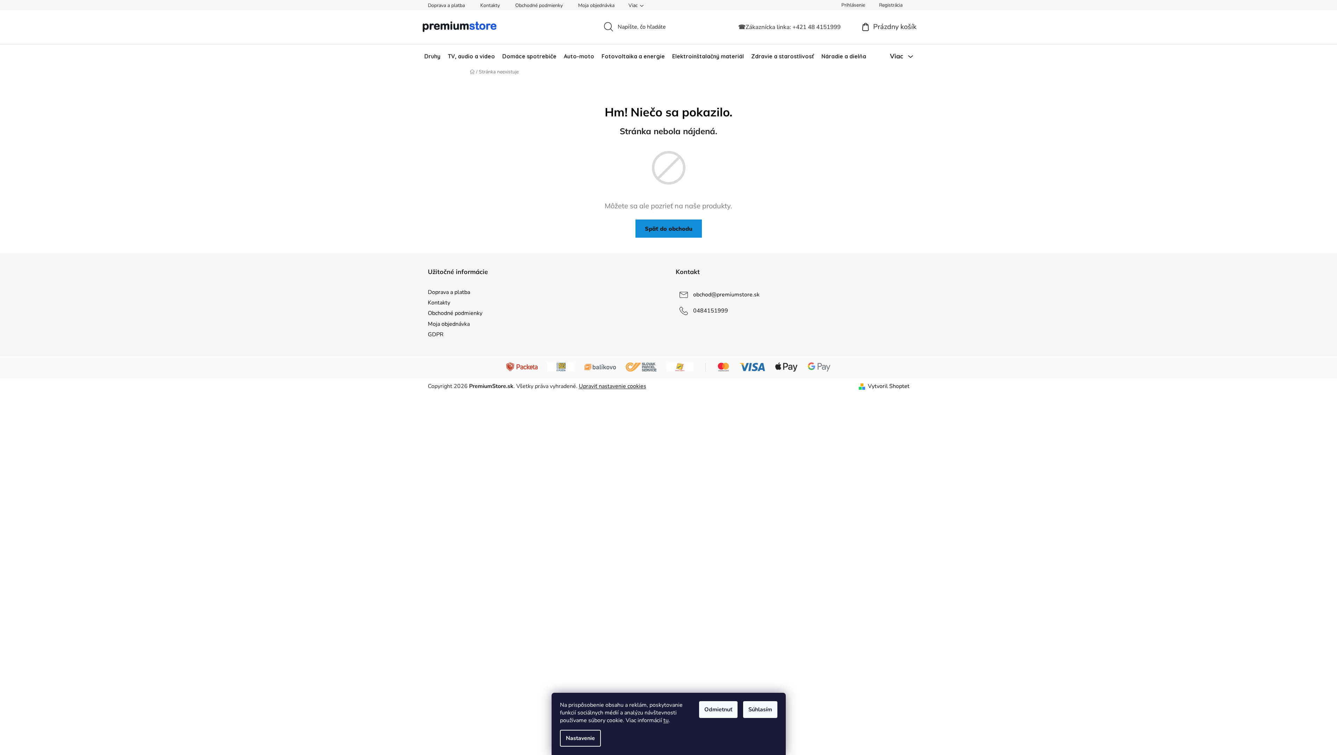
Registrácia (891, 5)
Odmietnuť (718, 709)
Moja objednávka (596, 5)
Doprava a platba (446, 5)
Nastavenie (580, 738)
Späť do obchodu (668, 228)
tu (666, 720)
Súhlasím (760, 709)
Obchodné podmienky (539, 5)
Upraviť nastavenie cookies (612, 386)
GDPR (436, 334)
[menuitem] (432, 56)
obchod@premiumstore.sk (726, 295)
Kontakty (490, 5)
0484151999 (710, 311)
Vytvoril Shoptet (889, 386)
